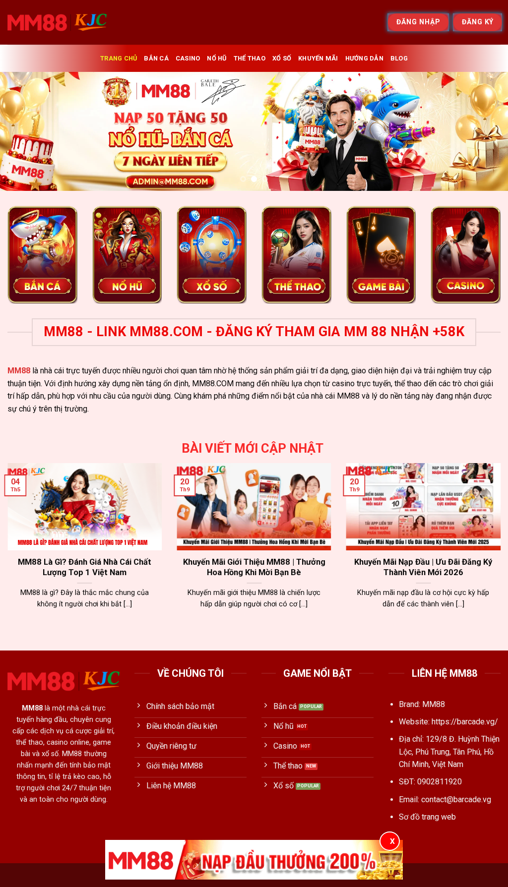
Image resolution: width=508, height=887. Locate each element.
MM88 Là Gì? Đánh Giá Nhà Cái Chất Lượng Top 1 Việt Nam (84, 567)
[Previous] (23, 131)
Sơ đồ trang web (427, 817)
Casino (188, 58)
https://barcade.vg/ (465, 721)
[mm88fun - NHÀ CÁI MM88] (57, 22)
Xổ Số (281, 58)
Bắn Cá (156, 58)
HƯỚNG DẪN (364, 58)
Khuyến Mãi (318, 58)
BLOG (399, 58)
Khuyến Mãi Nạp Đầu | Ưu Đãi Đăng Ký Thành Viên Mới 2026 (423, 567)
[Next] (485, 131)
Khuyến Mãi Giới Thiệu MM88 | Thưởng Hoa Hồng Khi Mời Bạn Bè (254, 567)
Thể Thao (249, 58)
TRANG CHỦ (118, 58)
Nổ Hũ (216, 58)
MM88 (18, 370)
